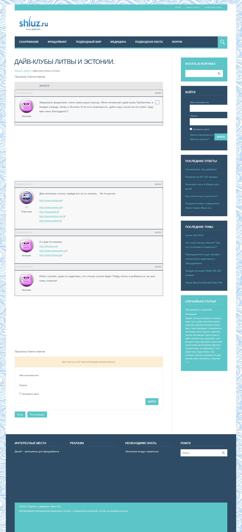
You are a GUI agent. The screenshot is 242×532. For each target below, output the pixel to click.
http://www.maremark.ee (53, 250)
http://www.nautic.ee (50, 207)
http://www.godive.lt (50, 220)
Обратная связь (213, 7)
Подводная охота (149, 41)
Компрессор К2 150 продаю (201, 176)
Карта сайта (192, 7)
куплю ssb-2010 (194, 235)
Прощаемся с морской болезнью (198, 311)
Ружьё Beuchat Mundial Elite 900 (203, 282)
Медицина (118, 41)
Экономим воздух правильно (142, 451)
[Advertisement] (162, 23)
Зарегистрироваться (201, 134)
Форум (177, 41)
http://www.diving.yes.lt (52, 216)
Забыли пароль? (199, 139)
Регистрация (37, 414)
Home (178, 7)
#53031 (158, 184)
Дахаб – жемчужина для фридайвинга (37, 451)
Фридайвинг (57, 41)
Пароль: (23, 385)
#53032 (158, 232)
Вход (20, 414)
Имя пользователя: (29, 375)
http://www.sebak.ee (50, 200)
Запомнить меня (30, 394)
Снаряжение (29, 41)
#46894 (158, 93)
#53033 (158, 267)
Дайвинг (27, 71)
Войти (152, 401)
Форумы (18, 71)
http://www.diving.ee (50, 255)
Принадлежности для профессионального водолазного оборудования (203, 259)
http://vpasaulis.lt (48, 211)
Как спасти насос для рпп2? (201, 196)
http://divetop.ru (48, 246)
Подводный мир (88, 41)
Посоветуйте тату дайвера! (201, 169)
